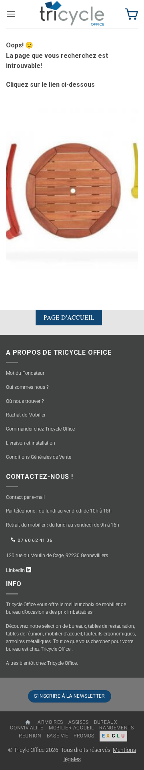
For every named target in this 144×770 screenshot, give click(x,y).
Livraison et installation (30, 443)
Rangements (116, 728)
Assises (78, 722)
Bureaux (105, 722)
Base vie (57, 736)
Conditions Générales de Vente (38, 457)
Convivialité (26, 728)
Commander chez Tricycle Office (40, 429)
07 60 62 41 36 (35, 540)
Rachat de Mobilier (26, 415)
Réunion (30, 736)
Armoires (50, 722)
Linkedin (16, 570)
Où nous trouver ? (25, 401)
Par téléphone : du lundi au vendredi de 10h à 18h (59, 511)
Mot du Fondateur (25, 373)
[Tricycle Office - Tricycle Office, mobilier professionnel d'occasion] (72, 14)
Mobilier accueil (71, 728)
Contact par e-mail (25, 497)
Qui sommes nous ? (27, 387)
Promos (84, 736)
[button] (11, 14)
